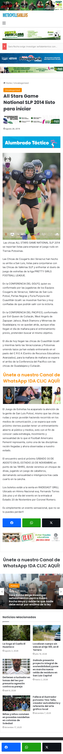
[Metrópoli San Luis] (15, 15)
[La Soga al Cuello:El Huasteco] (16, 633)
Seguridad (16, 588)
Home (8, 83)
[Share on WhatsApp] (31, 522)
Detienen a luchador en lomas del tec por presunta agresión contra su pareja (16, 682)
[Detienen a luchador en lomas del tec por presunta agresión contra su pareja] (16, 666)
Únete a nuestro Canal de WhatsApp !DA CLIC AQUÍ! (31, 378)
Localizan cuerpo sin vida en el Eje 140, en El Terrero (45, 647)
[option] (31, 591)
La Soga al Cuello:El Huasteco (14, 645)
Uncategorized (21, 83)
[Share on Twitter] (51, 522)
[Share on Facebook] (12, 522)
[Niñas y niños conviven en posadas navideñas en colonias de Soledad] (16, 703)
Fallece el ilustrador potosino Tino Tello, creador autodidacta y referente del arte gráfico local (46, 703)
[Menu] (4, 22)
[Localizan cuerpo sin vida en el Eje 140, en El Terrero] (46, 633)
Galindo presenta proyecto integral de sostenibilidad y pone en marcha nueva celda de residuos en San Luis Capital (45, 668)
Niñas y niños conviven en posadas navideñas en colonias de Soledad (16, 719)
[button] (31, 196)
